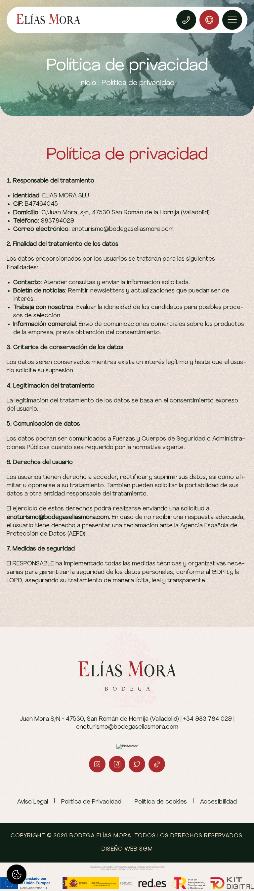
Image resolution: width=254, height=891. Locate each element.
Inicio (87, 83)
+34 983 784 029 (207, 719)
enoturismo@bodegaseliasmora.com (127, 727)
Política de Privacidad (91, 802)
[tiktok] (156, 764)
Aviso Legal (32, 802)
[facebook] (117, 764)
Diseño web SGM (127, 849)
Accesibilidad (218, 802)
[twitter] (137, 764)
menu (232, 20)
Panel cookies (16, 874)
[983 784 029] (186, 20)
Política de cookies (161, 802)
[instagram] (97, 764)
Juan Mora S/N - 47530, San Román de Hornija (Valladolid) (99, 719)
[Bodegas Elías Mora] (48, 20)
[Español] (209, 20)
